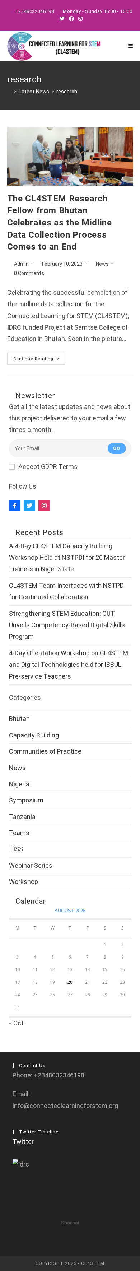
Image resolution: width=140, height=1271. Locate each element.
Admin (21, 264)
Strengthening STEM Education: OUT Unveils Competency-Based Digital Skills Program (67, 625)
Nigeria (19, 784)
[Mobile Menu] (130, 46)
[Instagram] (44, 505)
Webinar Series (30, 865)
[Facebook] (14, 505)
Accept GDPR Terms (48, 466)
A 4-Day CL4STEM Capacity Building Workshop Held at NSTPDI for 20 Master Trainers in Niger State (67, 557)
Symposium (26, 800)
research (66, 91)
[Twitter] (29, 505)
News (102, 264)
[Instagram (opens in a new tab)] (79, 18)
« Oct (16, 1023)
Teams (19, 833)
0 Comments (29, 273)
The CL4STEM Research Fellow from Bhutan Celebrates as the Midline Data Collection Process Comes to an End (59, 223)
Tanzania (22, 816)
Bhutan (19, 718)
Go (116, 448)
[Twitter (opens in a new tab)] (62, 18)
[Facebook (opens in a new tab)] (71, 18)
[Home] (9, 91)
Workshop (23, 881)
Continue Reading (39, 360)
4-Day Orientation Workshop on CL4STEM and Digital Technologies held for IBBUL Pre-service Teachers (68, 664)
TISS (16, 849)
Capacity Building (34, 735)
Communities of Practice (45, 751)
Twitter (23, 1141)
